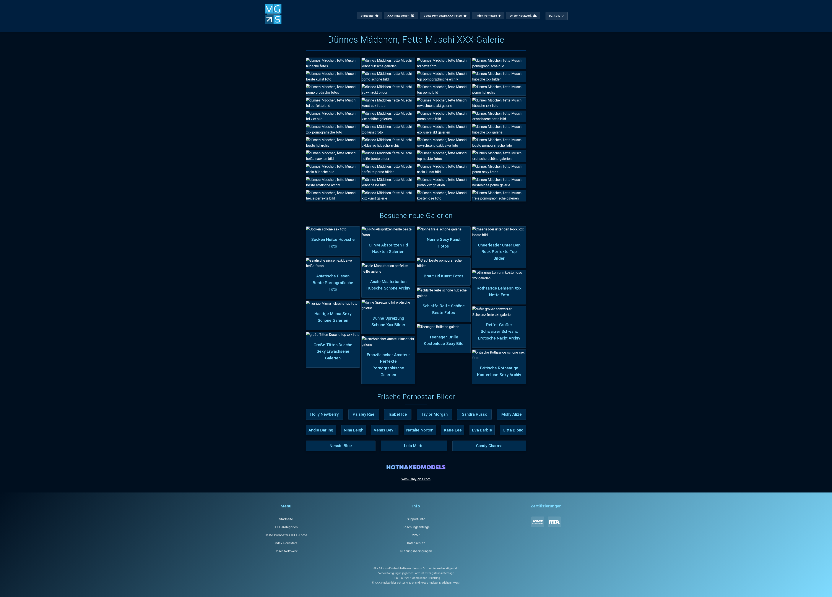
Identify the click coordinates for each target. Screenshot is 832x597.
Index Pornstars (486, 15)
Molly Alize (511, 414)
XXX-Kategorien (398, 15)
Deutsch (554, 16)
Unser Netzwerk (521, 15)
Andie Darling (321, 430)
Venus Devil (385, 430)
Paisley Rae (363, 414)
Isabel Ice (397, 414)
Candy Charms (489, 445)
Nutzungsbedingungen (416, 551)
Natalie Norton (419, 430)
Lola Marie (414, 445)
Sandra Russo (474, 414)
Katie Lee (453, 430)
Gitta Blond (513, 430)
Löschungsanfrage (416, 527)
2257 (416, 535)
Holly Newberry (324, 414)
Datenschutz (416, 543)
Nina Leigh (353, 430)
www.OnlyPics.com (416, 479)
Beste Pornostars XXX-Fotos (443, 15)
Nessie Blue (341, 445)
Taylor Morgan (434, 414)
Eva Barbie (482, 430)
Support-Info (416, 519)
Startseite (367, 15)
